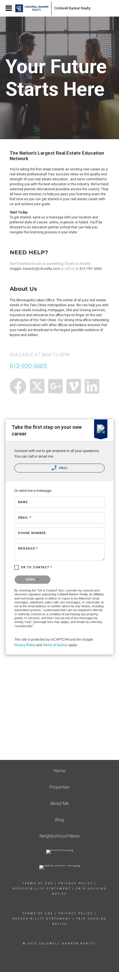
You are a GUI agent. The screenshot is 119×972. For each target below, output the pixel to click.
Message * (28, 548)
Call (63, 468)
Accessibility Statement (41, 888)
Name (23, 502)
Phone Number (32, 533)
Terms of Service (55, 645)
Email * (25, 517)
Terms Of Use (37, 883)
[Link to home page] (31, 8)
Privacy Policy (24, 645)
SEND (31, 579)
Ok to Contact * (37, 567)
